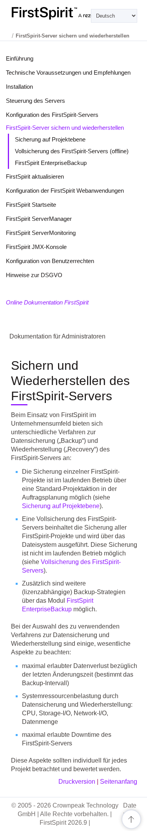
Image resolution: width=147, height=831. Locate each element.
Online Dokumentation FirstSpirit (47, 302)
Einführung (19, 58)
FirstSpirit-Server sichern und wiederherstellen (65, 127)
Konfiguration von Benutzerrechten (50, 261)
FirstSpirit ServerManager (39, 218)
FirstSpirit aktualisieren (35, 176)
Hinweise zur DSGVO (34, 275)
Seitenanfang (118, 781)
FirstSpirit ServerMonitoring (41, 232)
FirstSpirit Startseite (31, 204)
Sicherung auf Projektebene (50, 139)
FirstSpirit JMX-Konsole (36, 247)
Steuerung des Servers (35, 100)
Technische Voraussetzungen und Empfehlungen (68, 72)
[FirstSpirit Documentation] (73, 13)
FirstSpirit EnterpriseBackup (51, 162)
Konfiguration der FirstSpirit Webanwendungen (65, 190)
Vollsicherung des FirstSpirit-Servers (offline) (72, 151)
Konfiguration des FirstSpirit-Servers (52, 114)
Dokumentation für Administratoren (57, 336)
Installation (19, 86)
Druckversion (76, 781)
